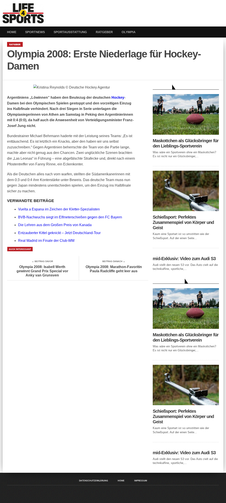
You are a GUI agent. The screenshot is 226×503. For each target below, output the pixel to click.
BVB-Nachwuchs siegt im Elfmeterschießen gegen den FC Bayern (70, 217)
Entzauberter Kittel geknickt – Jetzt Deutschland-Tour (59, 233)
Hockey (117, 97)
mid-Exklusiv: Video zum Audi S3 (184, 258)
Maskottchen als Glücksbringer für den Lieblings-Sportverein (185, 143)
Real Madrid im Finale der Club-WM (46, 240)
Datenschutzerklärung (93, 480)
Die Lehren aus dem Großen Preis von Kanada (55, 225)
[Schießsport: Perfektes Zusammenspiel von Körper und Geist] (186, 210)
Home (11, 32)
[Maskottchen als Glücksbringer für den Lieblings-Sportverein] (186, 133)
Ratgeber (104, 32)
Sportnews (35, 32)
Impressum (140, 480)
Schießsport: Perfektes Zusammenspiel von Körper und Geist (183, 222)
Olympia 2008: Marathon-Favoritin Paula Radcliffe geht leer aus (114, 269)
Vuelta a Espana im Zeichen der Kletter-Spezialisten (59, 209)
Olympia (129, 32)
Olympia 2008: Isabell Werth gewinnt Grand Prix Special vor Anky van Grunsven (42, 271)
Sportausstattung (70, 32)
